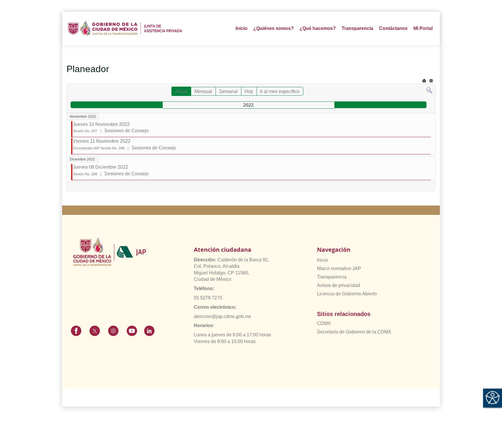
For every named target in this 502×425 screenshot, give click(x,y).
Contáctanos (393, 28)
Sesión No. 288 (85, 174)
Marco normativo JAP (339, 268)
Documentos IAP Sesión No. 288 (99, 148)
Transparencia (332, 276)
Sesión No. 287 (85, 131)
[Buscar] (429, 90)
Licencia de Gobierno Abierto (347, 293)
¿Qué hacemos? (318, 28)
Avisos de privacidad (338, 285)
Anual (181, 91)
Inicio (242, 28)
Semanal (228, 91)
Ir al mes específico (280, 91)
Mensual (203, 91)
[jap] (125, 28)
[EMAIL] (431, 80)
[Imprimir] (424, 80)
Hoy (249, 91)
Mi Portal (423, 28)
